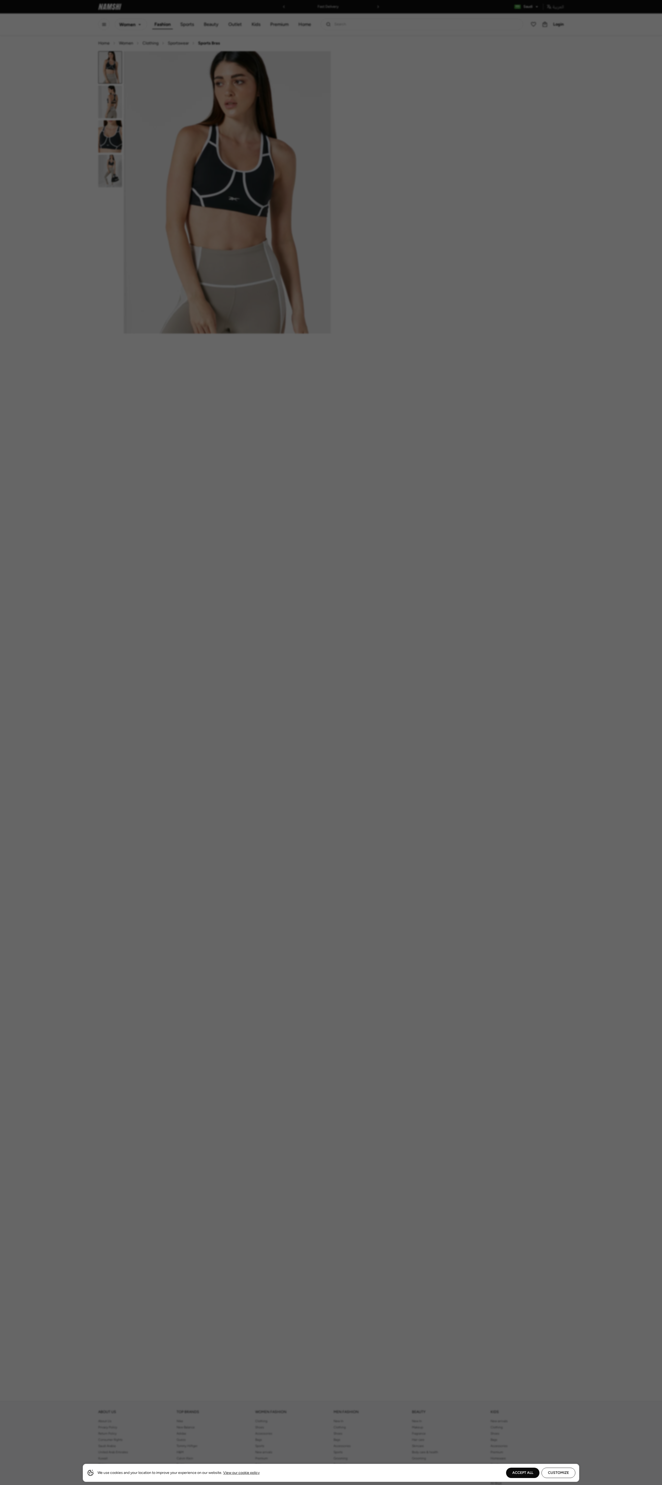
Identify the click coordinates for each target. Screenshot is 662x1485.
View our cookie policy (241, 1473)
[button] (331, 742)
